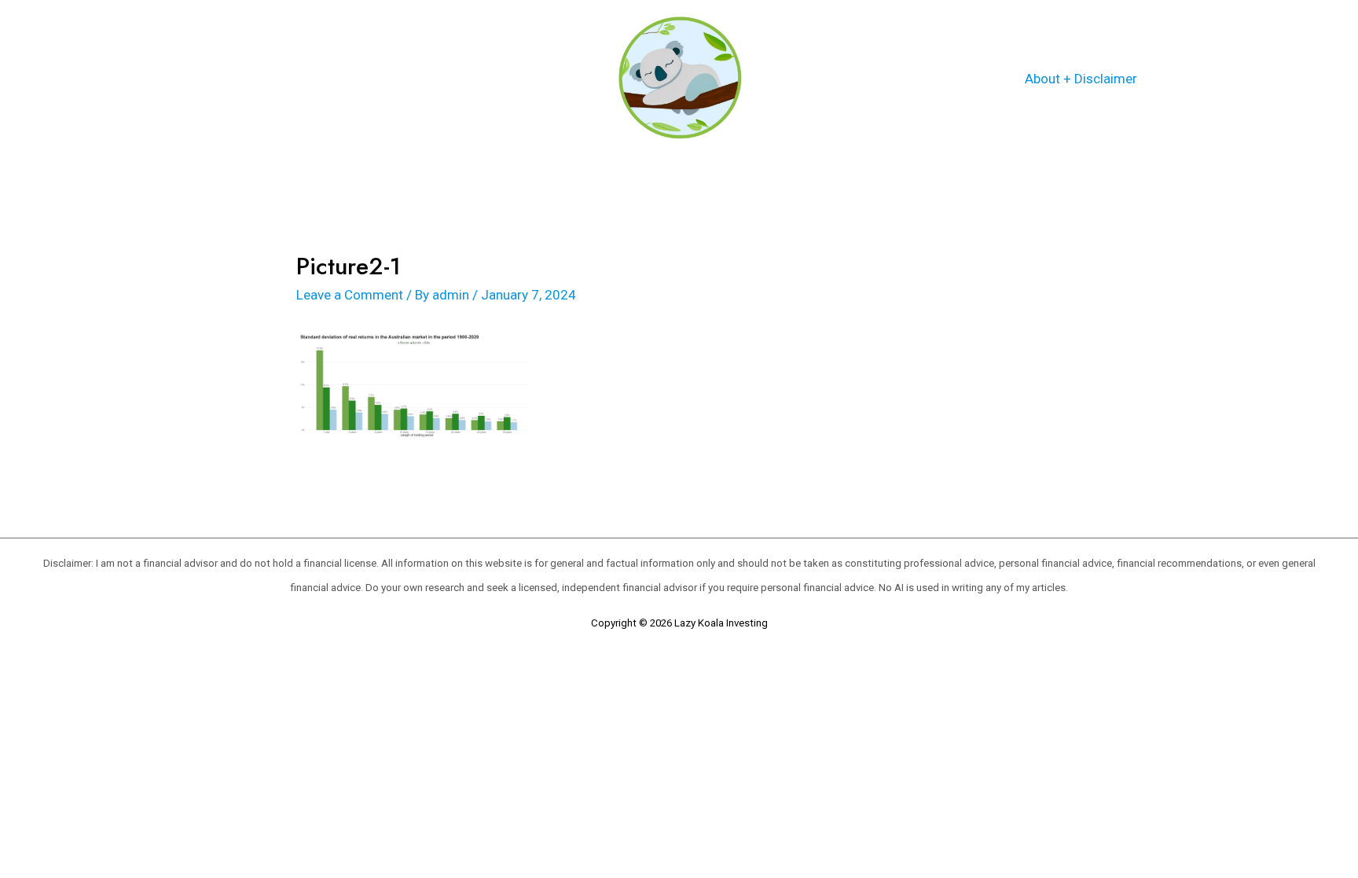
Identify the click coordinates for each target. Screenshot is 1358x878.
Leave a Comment (349, 295)
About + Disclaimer (1081, 78)
